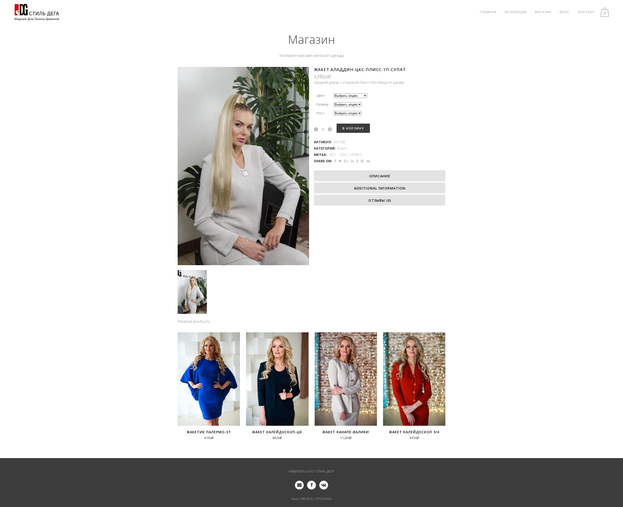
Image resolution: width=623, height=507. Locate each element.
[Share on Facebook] (335, 161)
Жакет (342, 148)
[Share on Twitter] (340, 161)
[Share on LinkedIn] (352, 161)
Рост (320, 113)
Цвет (320, 95)
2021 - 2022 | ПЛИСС (345, 154)
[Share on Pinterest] (362, 161)
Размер (322, 104)
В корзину (353, 128)
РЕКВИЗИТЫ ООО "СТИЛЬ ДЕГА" (312, 471)
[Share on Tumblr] (357, 161)
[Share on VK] (368, 161)
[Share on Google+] (346, 161)
